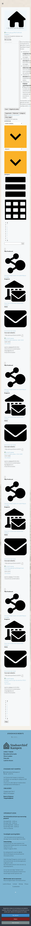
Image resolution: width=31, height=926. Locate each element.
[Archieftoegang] (9, 338)
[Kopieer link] (22, 335)
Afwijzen (15, 919)
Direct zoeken (8, 756)
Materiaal (15, 113)
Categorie (22, 113)
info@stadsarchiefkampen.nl (12, 772)
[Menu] (5, 249)
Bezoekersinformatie (10, 754)
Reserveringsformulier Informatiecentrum (15, 880)
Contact (15, 884)
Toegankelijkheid (8, 798)
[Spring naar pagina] (23, 243)
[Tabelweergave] (15, 209)
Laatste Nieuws (7, 884)
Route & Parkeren (8, 796)
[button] (7, 343)
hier (30, 106)
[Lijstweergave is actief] (15, 186)
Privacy (26, 884)
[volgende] (7, 240)
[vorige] (7, 222)
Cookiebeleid (15, 886)
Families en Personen (13, 115)
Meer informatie (15, 922)
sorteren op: (7, 121)
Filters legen (8, 117)
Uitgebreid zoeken (14, 109)
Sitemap (21, 884)
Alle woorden (7, 39)
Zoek (6, 109)
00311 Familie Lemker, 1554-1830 (13, 454)
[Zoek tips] (19, 74)
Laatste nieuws (8, 760)
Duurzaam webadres (9, 332)
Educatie (6, 758)
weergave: (7, 174)
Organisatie (8, 113)
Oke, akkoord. (16, 915)
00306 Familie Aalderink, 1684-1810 (14, 340)
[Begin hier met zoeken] (17, 19)
